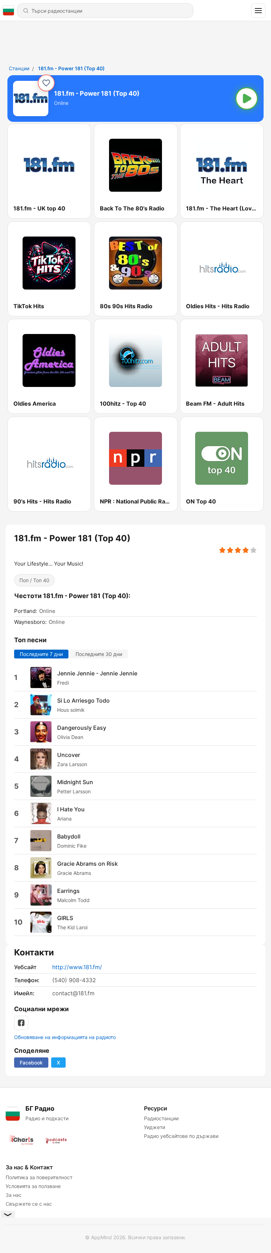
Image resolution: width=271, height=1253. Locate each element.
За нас (14, 1195)
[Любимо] (46, 82)
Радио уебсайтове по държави (181, 1136)
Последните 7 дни (41, 654)
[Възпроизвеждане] (246, 98)
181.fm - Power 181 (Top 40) (71, 68)
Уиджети (154, 1127)
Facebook (31, 1063)
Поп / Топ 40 (34, 580)
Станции (19, 68)
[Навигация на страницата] (258, 11)
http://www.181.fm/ (77, 967)
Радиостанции (161, 1118)
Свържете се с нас (29, 1204)
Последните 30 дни (99, 654)
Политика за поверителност (39, 1177)
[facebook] (21, 1023)
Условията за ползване (33, 1186)
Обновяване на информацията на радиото (65, 1037)
